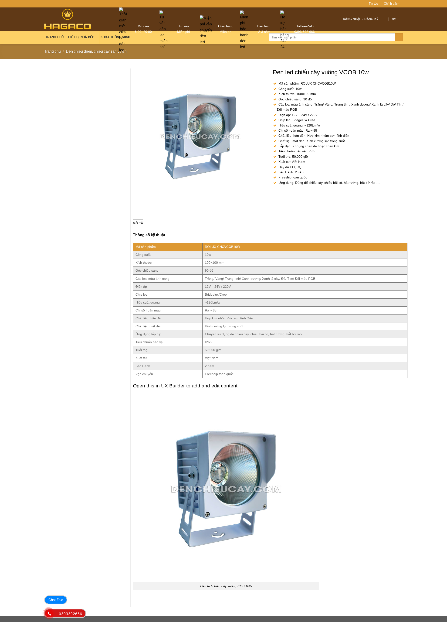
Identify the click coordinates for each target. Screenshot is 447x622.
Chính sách (391, 3)
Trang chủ (52, 51)
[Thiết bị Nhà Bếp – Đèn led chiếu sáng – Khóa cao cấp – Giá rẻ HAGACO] (67, 19)
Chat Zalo (55, 600)
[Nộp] (399, 37)
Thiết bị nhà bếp (80, 37)
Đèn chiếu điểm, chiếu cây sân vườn (96, 51)
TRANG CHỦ (54, 37)
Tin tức (374, 3)
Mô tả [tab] (138, 223)
